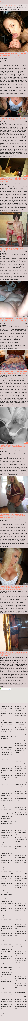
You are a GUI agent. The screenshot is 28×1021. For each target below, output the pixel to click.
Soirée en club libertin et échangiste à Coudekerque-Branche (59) (7, 811)
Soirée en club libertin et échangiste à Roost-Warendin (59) (20, 867)
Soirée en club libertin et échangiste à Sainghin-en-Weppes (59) (21, 878)
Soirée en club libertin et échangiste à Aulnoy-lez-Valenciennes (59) (6, 736)
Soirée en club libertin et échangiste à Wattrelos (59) (21, 991)
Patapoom (3, 2)
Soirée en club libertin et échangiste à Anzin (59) (6, 719)
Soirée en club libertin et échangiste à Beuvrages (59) (6, 759)
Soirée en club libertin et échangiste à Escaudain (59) (6, 855)
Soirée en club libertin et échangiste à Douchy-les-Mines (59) (6, 842)
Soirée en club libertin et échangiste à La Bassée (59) (6, 974)
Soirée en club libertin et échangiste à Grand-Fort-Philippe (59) (6, 915)
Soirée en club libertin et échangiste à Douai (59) (6, 836)
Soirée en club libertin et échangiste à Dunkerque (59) (6, 848)
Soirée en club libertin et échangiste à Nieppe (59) (20, 804)
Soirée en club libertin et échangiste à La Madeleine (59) (7, 994)
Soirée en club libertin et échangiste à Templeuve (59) (20, 926)
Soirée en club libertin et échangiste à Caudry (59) (6, 794)
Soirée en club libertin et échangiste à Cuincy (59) (6, 822)
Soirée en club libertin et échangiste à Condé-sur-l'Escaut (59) (6, 805)
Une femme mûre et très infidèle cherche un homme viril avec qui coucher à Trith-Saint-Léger (13, 179)
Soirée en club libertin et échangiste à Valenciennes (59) (21, 947)
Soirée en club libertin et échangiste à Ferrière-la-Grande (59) (6, 883)
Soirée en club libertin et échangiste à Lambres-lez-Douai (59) (7, 1013)
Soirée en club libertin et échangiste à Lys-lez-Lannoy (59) (20, 750)
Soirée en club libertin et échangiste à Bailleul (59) (6, 748)
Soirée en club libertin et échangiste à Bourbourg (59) (6, 770)
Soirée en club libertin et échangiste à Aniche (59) (6, 707)
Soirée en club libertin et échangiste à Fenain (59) (6, 877)
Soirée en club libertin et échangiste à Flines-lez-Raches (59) (6, 896)
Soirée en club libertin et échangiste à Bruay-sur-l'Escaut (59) (6, 777)
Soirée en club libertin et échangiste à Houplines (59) (6, 963)
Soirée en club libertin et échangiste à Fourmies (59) (7, 902)
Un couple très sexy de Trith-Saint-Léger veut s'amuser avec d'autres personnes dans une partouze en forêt (13, 320)
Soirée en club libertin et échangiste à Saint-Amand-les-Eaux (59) (21, 885)
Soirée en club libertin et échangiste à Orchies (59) (21, 813)
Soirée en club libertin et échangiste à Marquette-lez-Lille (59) (20, 768)
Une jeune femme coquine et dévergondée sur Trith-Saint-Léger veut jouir (13, 446)
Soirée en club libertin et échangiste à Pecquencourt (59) (21, 826)
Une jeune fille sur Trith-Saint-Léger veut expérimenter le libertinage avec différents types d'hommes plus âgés (13, 587)
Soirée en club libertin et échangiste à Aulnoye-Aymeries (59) (6, 743)
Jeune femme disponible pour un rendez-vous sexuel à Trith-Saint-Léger (13, 119)
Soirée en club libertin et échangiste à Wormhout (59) (20, 1006)
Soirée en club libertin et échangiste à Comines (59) (7, 799)
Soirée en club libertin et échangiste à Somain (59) (20, 920)
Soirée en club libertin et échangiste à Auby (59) (6, 730)
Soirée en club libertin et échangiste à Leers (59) (20, 714)
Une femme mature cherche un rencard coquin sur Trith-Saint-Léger (13, 54)
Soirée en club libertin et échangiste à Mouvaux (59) (21, 792)
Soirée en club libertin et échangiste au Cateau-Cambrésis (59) (20, 708)
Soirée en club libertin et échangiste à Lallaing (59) (6, 1000)
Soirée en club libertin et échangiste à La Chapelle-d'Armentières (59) (7, 981)
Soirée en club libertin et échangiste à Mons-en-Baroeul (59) (20, 786)
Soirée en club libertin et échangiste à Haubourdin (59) (6, 940)
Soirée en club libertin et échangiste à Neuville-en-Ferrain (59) (21, 798)
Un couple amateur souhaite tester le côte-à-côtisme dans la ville (12, 249)
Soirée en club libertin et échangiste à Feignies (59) (7, 872)
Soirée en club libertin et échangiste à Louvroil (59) (21, 744)
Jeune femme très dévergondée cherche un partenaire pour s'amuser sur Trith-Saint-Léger (13, 653)
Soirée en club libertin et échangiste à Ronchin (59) (21, 856)
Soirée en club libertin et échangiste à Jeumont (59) (7, 968)
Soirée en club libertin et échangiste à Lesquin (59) (21, 719)
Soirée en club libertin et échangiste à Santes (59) (20, 904)
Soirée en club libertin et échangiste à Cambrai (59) (7, 783)
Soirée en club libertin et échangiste (8, 5)
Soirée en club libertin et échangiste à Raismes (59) (21, 852)
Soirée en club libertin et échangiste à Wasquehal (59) (20, 978)
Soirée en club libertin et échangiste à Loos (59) (20, 739)
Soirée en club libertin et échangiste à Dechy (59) (6, 827)
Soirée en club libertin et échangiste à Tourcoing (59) (20, 940)
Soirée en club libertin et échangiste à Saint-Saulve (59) (21, 899)
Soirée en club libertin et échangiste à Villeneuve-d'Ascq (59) (20, 960)
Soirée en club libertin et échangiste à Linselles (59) (21, 728)
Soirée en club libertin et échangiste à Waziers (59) (21, 1000)
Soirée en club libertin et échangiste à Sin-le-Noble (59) (21, 915)
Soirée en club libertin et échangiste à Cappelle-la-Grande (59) (6, 789)
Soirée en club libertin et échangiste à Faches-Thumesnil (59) (6, 867)
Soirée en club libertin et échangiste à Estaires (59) (6, 861)
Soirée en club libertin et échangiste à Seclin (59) (20, 909)
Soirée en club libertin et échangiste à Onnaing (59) (21, 808)
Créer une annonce (22, 2)
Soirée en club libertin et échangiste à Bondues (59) (7, 764)
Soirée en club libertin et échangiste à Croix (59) (6, 817)
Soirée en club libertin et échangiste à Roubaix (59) (21, 872)
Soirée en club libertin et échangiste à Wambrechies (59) (21, 972)
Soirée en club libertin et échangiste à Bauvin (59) (6, 753)
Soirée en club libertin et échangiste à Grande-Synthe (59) (6, 921)
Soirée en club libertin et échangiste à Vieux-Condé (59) (21, 953)
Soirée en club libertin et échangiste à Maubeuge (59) (20, 775)
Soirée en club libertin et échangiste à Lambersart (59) (6, 1006)
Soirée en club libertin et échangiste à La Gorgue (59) (6, 988)
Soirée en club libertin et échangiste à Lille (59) (20, 723)
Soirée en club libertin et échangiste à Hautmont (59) (7, 945)
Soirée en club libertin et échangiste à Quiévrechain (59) (21, 846)
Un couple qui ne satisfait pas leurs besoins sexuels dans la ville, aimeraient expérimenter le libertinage (13, 515)
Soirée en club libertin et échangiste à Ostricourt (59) (20, 819)
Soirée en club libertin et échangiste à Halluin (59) (6, 934)
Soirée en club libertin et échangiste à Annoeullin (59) (6, 713)
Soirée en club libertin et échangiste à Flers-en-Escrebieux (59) (6, 890)
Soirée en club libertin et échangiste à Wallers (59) (20, 966)
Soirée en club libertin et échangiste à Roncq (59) (20, 861)
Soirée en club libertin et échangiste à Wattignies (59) (20, 985)
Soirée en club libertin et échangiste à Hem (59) (6, 957)
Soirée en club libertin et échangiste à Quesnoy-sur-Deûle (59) (21, 839)
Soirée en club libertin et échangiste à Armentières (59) (6, 724)
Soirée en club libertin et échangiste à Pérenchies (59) (20, 832)
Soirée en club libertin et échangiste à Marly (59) (20, 762)
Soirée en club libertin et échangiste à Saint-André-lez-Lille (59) (21, 892)
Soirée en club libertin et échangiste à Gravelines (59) (6, 928)
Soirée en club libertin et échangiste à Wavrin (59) (20, 995)
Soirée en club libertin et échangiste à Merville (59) (21, 781)
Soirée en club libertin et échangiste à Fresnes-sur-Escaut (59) (7, 908)
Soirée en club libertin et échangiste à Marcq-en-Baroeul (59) (20, 757)
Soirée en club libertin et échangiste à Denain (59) (6, 831)
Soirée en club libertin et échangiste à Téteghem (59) (20, 933)
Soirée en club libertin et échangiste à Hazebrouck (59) (6, 951)
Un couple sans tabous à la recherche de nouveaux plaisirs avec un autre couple (13, 372)
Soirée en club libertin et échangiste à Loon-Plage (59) (20, 734)
